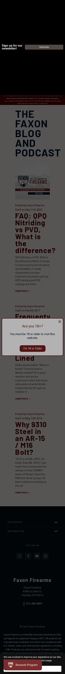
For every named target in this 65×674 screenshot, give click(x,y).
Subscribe (44, 47)
